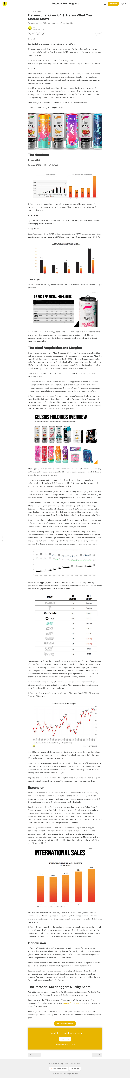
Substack (55, 1074)
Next (96, 1055)
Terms (66, 1063)
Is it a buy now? (34, 11)
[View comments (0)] (38, 34)
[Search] (101, 4)
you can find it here (71, 1003)
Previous (35, 1055)
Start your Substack (60, 1069)
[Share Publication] (105, 4)
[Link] (25, 154)
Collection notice (75, 1063)
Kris (34, 27)
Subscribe (113, 4)
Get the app (75, 1069)
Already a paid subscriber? (65, 1044)
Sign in (123, 4)
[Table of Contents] (2, 539)
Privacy (60, 1063)
